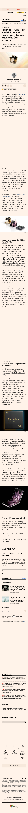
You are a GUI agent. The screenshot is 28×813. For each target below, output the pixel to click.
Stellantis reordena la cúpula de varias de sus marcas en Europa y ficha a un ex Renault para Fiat (14, 690)
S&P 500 (14, 9)
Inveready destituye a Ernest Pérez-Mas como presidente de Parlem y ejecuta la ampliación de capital (14, 684)
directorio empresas (22, 754)
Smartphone (8, 611)
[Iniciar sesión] (25, 12)
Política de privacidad (19, 799)
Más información (5, 617)
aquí (24, 621)
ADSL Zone (22, 20)
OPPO (20, 271)
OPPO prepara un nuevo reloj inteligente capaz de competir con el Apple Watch (18, 588)
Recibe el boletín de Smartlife (10, 571)
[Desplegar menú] (3, 12)
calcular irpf (5, 748)
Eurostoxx (8, 725)
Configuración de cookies (9, 799)
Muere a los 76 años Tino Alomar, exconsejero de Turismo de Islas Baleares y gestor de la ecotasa (13, 678)
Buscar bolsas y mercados (9, 717)
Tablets (10, 23)
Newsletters (16, 801)
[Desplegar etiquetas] (25, 611)
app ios (14, 759)
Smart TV (16, 23)
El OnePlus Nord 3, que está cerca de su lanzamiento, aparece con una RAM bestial (17, 599)
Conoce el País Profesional (14, 765)
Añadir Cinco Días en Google (10, 89)
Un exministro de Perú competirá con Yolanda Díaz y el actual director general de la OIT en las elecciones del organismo (14, 697)
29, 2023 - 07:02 (14, 81)
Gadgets (20, 23)
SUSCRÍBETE (20, 12)
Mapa (10, 801)
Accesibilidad (5, 801)
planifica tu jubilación (5, 754)
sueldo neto (22, 748)
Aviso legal (12, 797)
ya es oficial (21, 94)
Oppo (3, 611)
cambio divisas (14, 753)
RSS (12, 801)
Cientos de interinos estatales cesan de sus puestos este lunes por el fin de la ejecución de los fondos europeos (14, 709)
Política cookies (18, 797)
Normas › (24, 578)
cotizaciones (5, 759)
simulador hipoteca (14, 748)
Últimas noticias (6, 674)
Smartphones (5, 23)
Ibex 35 (3, 9)
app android (22, 759)
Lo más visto (5, 704)
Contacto (8, 797)
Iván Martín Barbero (14, 79)
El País (24, 15)
